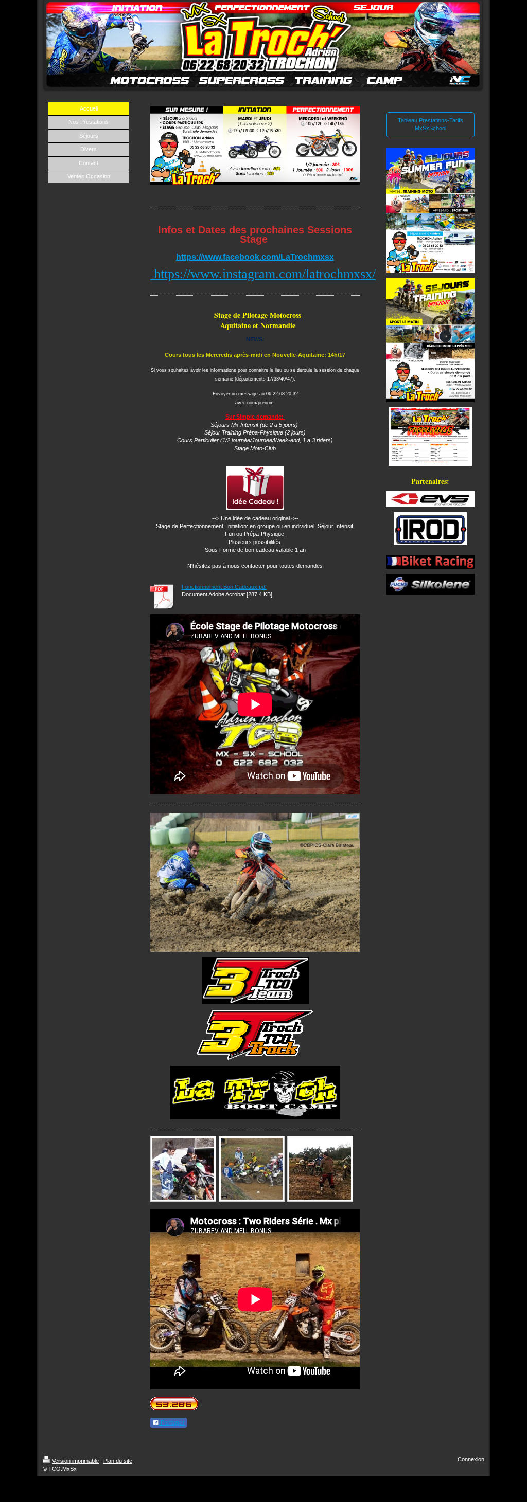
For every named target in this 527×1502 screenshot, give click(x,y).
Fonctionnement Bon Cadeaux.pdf (224, 587)
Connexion (471, 1459)
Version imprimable (75, 1461)
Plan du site (117, 1461)
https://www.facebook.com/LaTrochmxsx (255, 256)
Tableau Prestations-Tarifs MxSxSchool (430, 124)
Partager (172, 1422)
